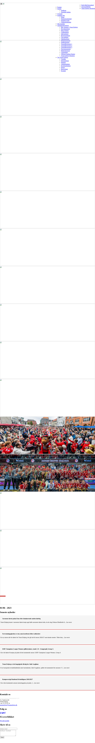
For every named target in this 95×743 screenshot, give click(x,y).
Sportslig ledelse (66, 12)
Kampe (59, 7)
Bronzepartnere (65, 35)
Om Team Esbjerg (62, 57)
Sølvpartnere (64, 34)
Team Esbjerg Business (88, 8)
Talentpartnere (65, 39)
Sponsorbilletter (86, 7)
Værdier (63, 59)
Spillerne (63, 10)
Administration (65, 64)
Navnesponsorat (66, 49)
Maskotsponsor (65, 51)
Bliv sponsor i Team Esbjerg (69, 27)
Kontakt (63, 71)
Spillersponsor (65, 42)
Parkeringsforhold (66, 19)
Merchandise (61, 24)
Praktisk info (61, 15)
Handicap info (65, 20)
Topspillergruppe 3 (66, 47)
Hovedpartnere (65, 29)
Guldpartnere (65, 32)
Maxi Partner (65, 30)
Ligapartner (64, 52)
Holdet (59, 9)
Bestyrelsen (64, 69)
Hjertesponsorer (65, 40)
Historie (63, 62)
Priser (62, 17)
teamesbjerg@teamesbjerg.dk (8, 705)
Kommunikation (66, 66)
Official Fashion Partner (68, 54)
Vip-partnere (64, 37)
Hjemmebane (65, 61)
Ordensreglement (66, 22)
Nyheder (59, 14)
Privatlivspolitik (4, 721)
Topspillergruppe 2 (66, 45)
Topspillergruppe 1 (66, 44)
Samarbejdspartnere (63, 25)
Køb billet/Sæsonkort (87, 5)
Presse (63, 67)
